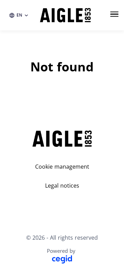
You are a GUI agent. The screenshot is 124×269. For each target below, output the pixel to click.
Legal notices (62, 185)
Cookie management (62, 166)
